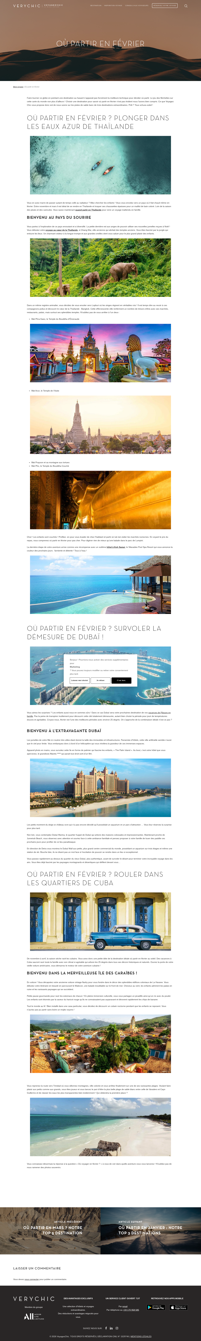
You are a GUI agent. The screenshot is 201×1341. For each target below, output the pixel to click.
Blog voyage (18, 87)
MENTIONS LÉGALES (141, 1336)
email (124, 1306)
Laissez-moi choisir (79, 680)
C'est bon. (121, 680)
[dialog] (100, 670)
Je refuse (100, 680)
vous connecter (32, 1279)
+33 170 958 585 (131, 1310)
